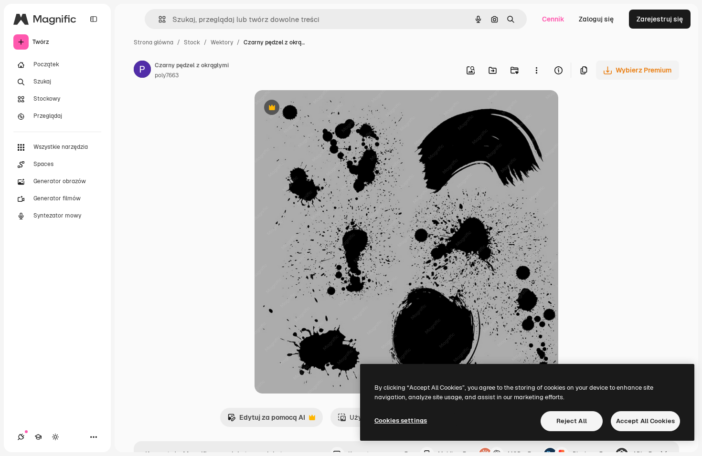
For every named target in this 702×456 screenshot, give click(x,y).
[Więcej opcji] (536, 70)
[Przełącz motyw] (55, 437)
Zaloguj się (596, 19)
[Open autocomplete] (158, 19)
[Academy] (38, 437)
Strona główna (153, 42)
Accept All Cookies (645, 421)
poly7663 (167, 75)
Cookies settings (400, 420)
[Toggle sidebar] (93, 19)
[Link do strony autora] (142, 71)
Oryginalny (320, 108)
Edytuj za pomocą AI (266, 420)
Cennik (553, 19)
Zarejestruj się (660, 19)
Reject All (571, 421)
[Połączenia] (21, 437)
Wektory (222, 42)
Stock (192, 42)
